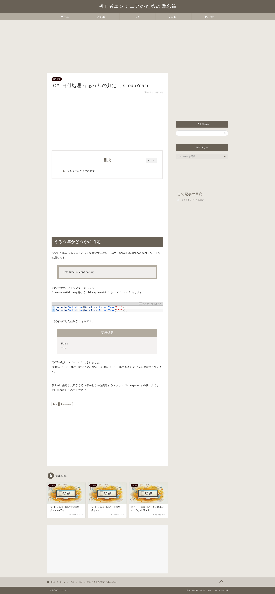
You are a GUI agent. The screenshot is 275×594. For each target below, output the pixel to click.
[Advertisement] (137, 44)
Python (210, 16)
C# (137, 16)
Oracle (101, 16)
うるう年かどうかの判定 (81, 170)
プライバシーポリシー (58, 590)
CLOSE (151, 160)
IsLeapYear (66, 404)
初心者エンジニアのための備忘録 (137, 6)
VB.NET (173, 16)
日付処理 (56, 79)
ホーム (65, 16)
